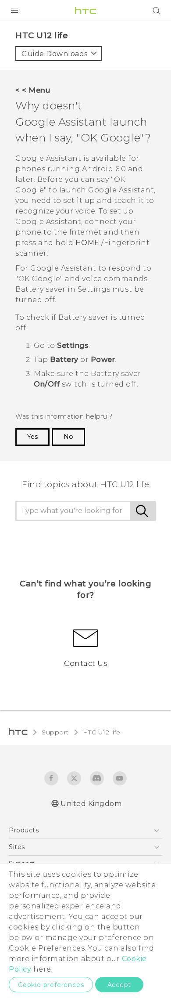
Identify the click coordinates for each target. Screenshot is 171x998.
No (68, 437)
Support (55, 732)
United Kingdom (91, 803)
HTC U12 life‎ (102, 732)
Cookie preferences (51, 985)
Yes (32, 437)
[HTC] (85, 10)
